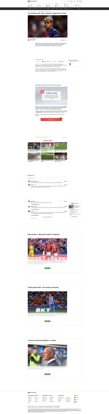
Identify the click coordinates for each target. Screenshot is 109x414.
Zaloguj (80, 1)
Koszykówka (66, 8)
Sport (54, 407)
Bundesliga (51, 398)
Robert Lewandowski (61, 397)
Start (28, 11)
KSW (29, 402)
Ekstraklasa (44, 397)
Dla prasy (39, 406)
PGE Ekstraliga (52, 401)
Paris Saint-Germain (58, 71)
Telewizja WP (41, 407)
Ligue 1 (43, 401)
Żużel (44, 8)
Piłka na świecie (37, 137)
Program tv (36, 407)
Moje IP (47, 407)
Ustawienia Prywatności (49, 406)
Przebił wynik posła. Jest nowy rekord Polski (75, 214)
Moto (69, 8)
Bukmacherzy (48, 8)
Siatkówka (41, 8)
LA (71, 8)
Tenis (37, 8)
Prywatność (43, 406)
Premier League (44, 398)
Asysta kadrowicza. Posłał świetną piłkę (60, 150)
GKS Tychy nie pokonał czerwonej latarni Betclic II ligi (46, 150)
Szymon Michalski (33, 39)
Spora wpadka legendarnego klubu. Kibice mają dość (33, 161)
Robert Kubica (60, 398)
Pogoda (29, 407)
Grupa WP (33, 406)
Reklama (55, 406)
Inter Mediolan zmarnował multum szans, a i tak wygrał (59, 161)
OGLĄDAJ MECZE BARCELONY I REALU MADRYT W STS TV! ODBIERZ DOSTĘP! (51, 119)
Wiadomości (50, 407)
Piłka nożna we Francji (45, 137)
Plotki (44, 407)
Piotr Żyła (59, 401)
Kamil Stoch (67, 397)
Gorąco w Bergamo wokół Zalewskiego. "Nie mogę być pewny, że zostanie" (34, 150)
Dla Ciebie (29, 8)
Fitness (29, 401)
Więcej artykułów (74, 216)
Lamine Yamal (35, 11)
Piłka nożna (34, 8)
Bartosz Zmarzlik (68, 398)
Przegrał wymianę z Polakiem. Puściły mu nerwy (74, 212)
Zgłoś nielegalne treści (34, 218)
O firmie (37, 406)
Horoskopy (32, 407)
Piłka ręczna (61, 8)
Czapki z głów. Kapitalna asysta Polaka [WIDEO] (47, 161)
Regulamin (58, 406)
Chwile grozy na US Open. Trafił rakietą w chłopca (74, 210)
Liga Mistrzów (52, 397)
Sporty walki (53, 8)
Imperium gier (57, 407)
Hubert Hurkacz (68, 401)
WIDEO (57, 8)
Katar (41, 137)
